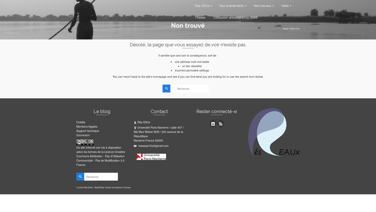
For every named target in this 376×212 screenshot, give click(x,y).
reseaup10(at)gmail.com (153, 146)
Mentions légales (86, 126)
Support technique (87, 131)
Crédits (80, 122)
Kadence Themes (123, 187)
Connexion (83, 135)
